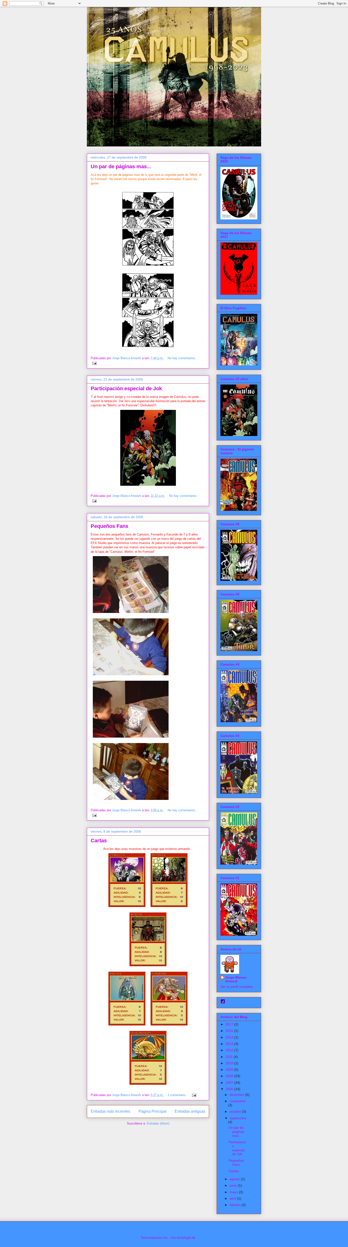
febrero (235, 1205)
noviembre (237, 1101)
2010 (230, 1063)
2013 (230, 1044)
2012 (230, 1050)
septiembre (238, 1118)
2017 (230, 1024)
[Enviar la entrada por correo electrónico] (94, 363)
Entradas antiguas (190, 1111)
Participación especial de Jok (126, 388)
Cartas (99, 840)
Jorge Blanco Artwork (236, 979)
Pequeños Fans (109, 526)
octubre (236, 1111)
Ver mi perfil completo (236, 987)
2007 (230, 1082)
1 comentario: (177, 1095)
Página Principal (152, 1111)
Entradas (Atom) (158, 1123)
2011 (230, 1057)
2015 (230, 1031)
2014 (230, 1037)
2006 (230, 1089)
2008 (230, 1076)
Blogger (201, 1237)
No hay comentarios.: (182, 358)
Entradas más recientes (110, 1111)
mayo (234, 1192)
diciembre (237, 1095)
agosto (235, 1179)
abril (233, 1198)
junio (234, 1185)
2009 (230, 1069)
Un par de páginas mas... (121, 166)
